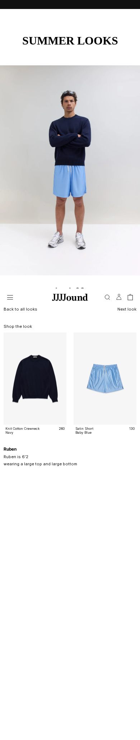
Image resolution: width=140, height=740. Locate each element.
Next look (126, 309)
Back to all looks (20, 309)
